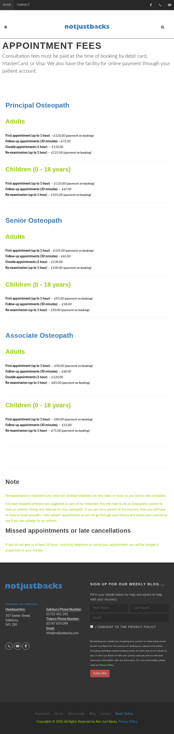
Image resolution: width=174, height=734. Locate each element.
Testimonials (76, 713)
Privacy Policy (107, 665)
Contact (23, 5)
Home (7, 5)
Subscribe (100, 673)
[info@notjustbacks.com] (169, 5)
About (59, 713)
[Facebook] (150, 5)
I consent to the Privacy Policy (124, 627)
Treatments (42, 713)
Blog (92, 713)
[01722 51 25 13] (160, 5)
